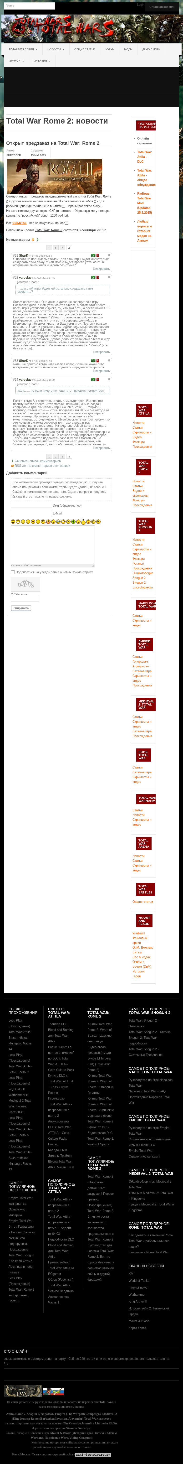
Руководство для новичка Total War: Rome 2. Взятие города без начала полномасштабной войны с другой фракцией (100, 1262)
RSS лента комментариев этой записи (42, 465)
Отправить (21, 608)
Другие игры (151, 49)
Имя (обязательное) (67, 505)
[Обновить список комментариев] (38, 239)
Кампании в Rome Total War (148, 1252)
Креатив (15, 61)
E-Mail (57, 513)
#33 (15, 361)
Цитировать (101, 268)
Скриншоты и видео (141, 623)
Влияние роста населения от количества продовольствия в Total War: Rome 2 (100, 1228)
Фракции (138, 442)
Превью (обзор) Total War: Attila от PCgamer (61, 1268)
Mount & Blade (139, 1321)
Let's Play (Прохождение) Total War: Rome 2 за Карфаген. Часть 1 (21, 1289)
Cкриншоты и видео (141, 551)
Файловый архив (139, 940)
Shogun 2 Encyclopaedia (142, 585)
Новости (54, 49)
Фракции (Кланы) (138, 561)
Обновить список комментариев (38, 461)
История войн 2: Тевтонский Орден (149, 1311)
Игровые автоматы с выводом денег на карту (33, 1358)
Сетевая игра (142, 671)
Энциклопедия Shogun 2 (142, 575)
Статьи (137, 427)
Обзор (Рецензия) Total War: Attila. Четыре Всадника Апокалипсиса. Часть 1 (61, 1291)
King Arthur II (138, 1301)
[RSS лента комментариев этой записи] (33, 239)
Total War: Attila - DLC (144, 156)
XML (132, 1274)
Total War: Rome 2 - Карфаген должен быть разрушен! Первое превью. (100, 1188)
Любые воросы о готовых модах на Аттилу (144, 231)
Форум (109, 49)
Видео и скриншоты (140, 493)
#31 (15, 255)
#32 (15, 277)
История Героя (138, 974)
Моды (128, 49)
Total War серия (22, 49)
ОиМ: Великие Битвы (142, 950)
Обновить (21, 594)
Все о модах (141, 957)
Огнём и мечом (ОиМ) (141, 964)
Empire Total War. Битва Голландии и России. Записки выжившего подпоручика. (22, 1232)
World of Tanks (139, 1280)
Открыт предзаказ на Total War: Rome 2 (52, 143)
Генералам (140, 661)
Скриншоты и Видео (141, 435)
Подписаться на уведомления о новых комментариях (54, 572)
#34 (15, 379)
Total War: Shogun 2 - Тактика (150, 1032)
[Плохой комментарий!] (97, 255)
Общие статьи (84, 49)
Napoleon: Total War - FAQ (147, 1091)
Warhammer (137, 1294)
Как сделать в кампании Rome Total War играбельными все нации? (151, 1240)
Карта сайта (137, 1328)
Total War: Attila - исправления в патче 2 (60, 1205)
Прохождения (142, 446)
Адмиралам (140, 666)
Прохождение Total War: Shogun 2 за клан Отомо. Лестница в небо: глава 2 (21, 1261)
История (41, 61)
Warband (138, 933)
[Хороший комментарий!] (93, 255)
